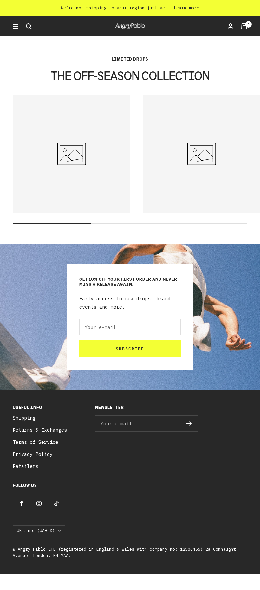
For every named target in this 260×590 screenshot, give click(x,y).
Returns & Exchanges (40, 430)
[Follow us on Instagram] (39, 503)
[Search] (29, 26)
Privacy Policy (33, 454)
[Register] (189, 423)
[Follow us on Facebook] (21, 503)
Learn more (186, 7)
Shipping (24, 418)
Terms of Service (35, 442)
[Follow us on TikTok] (56, 503)
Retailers (25, 466)
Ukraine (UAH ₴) (36, 530)
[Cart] (244, 26)
